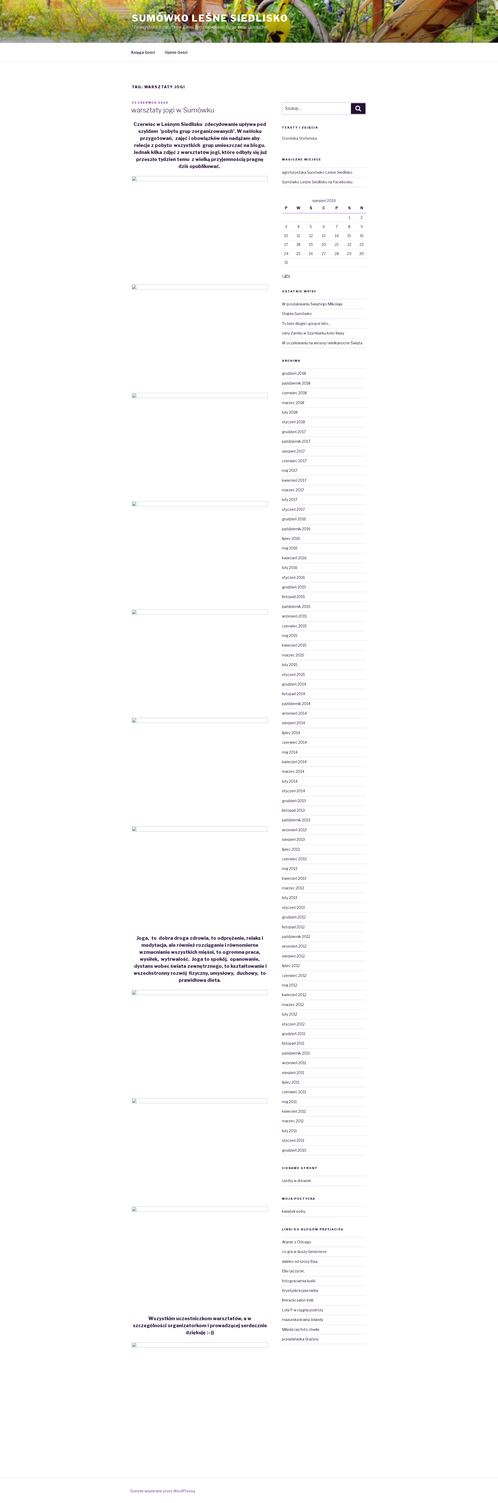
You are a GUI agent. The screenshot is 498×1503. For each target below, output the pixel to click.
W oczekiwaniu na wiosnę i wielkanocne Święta (322, 343)
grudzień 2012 (294, 917)
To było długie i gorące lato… (306, 323)
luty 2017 (289, 499)
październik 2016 (296, 529)
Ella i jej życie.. (293, 1271)
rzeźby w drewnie (296, 1180)
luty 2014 (290, 781)
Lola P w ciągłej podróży (302, 1310)
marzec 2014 (293, 771)
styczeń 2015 (293, 674)
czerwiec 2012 (294, 975)
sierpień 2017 (293, 451)
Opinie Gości (176, 52)
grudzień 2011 (293, 1033)
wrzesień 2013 (294, 830)
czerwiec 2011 (294, 1092)
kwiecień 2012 (294, 994)
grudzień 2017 (294, 432)
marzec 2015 (293, 655)
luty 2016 (290, 567)
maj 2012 (289, 985)
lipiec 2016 (291, 538)
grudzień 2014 (294, 684)
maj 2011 (289, 1101)
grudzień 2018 (294, 373)
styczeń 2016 (293, 577)
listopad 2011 (293, 1043)
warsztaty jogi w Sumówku (172, 110)
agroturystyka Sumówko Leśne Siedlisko (317, 172)
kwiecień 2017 (294, 480)
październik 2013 (296, 820)
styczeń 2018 (293, 422)
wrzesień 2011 (294, 1063)
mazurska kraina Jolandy (302, 1319)
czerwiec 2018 (294, 393)
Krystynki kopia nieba (300, 1290)
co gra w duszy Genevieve (304, 1251)
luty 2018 (290, 412)
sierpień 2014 (293, 723)
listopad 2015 (293, 596)
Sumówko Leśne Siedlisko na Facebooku (317, 182)
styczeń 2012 (293, 1024)
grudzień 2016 (294, 519)
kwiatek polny (294, 1211)
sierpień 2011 (293, 1072)
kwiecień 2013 (294, 878)
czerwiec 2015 (294, 626)
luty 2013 (289, 897)
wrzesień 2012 (294, 946)
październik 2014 (296, 703)
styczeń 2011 (293, 1140)
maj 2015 (290, 635)
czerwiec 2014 (294, 742)
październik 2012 (296, 936)
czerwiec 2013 (294, 859)
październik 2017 (296, 441)
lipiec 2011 (290, 1082)
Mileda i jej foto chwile (301, 1329)
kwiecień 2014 (294, 762)
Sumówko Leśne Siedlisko (210, 18)
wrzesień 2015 (294, 616)
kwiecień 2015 (294, 645)
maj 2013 (289, 868)
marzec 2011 (292, 1121)
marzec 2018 (293, 402)
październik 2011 (296, 1053)
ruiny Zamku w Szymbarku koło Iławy (313, 333)
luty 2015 (290, 664)
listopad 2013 (293, 810)
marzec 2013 (293, 888)
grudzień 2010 (294, 1150)
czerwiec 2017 (294, 461)
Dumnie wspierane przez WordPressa (162, 1491)
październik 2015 (296, 606)
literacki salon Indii (297, 1300)
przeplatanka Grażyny (300, 1339)
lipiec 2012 (291, 965)
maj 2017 (289, 470)
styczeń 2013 (293, 907)
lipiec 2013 (291, 849)
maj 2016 (290, 548)
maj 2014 (290, 752)
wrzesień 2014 (294, 713)
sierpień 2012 (293, 956)
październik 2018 (296, 383)
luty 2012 (289, 1014)
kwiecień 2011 (294, 1111)
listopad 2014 (293, 694)
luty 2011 (289, 1131)
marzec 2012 (293, 1004)
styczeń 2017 (293, 509)
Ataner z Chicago (296, 1242)
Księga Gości (143, 52)
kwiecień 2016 (294, 558)
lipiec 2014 (291, 732)
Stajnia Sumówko (297, 313)
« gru (286, 275)
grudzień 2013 (294, 801)
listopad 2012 (293, 927)
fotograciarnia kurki (298, 1281)
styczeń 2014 (293, 791)
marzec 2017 (293, 490)
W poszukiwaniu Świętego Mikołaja (312, 304)
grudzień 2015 (294, 587)
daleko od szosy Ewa (299, 1261)
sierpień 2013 (293, 839)
